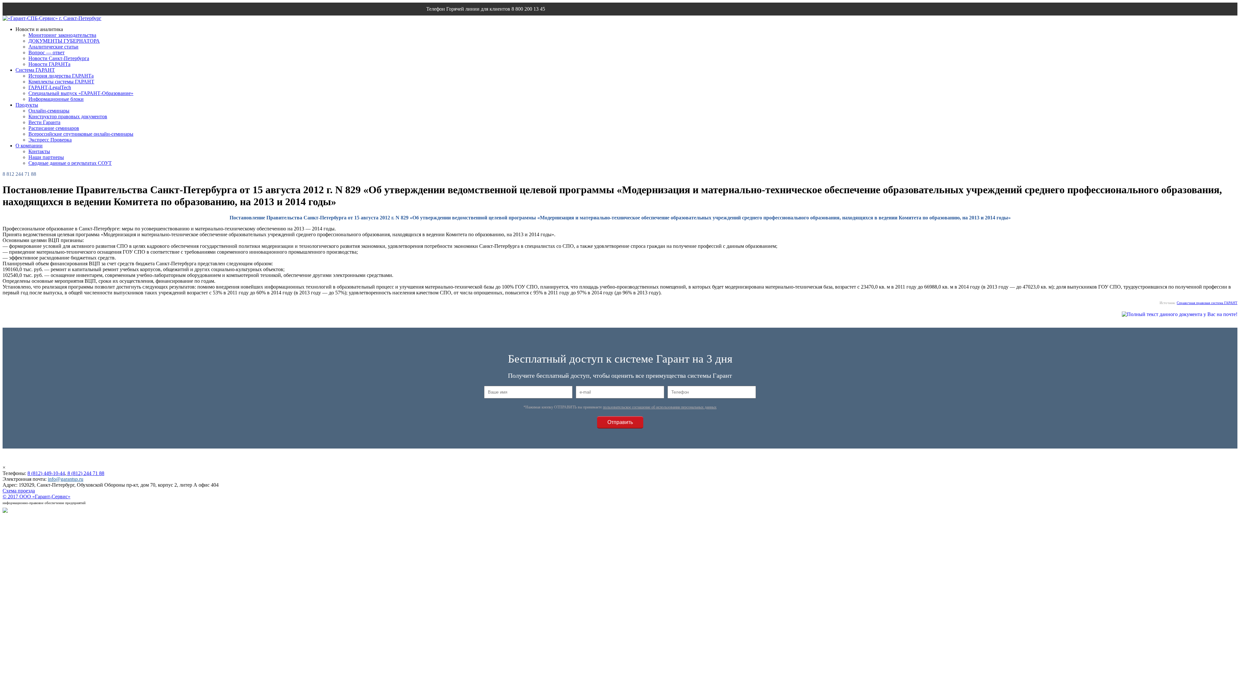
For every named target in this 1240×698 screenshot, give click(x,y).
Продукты (27, 105)
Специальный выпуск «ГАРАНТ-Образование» (80, 93)
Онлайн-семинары (48, 110)
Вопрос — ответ (46, 52)
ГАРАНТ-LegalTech (49, 87)
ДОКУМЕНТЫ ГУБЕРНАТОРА (64, 41)
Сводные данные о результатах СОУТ (70, 163)
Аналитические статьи (53, 46)
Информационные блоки (56, 99)
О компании (29, 145)
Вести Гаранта (44, 122)
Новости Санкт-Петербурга (58, 58)
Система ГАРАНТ (35, 70)
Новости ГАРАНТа (49, 64)
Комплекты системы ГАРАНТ (61, 81)
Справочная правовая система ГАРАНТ (1207, 303)
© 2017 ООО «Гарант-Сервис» (36, 496)
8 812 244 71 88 (19, 174)
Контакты (39, 151)
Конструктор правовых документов (67, 116)
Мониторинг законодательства (62, 35)
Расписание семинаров (53, 128)
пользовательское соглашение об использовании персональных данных (660, 407)
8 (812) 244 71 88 (85, 473)
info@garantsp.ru (457, 22)
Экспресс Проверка (50, 140)
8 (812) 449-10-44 (46, 473)
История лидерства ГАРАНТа (61, 76)
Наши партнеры (46, 157)
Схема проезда (19, 490)
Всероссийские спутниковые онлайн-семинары (80, 134)
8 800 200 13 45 (528, 9)
